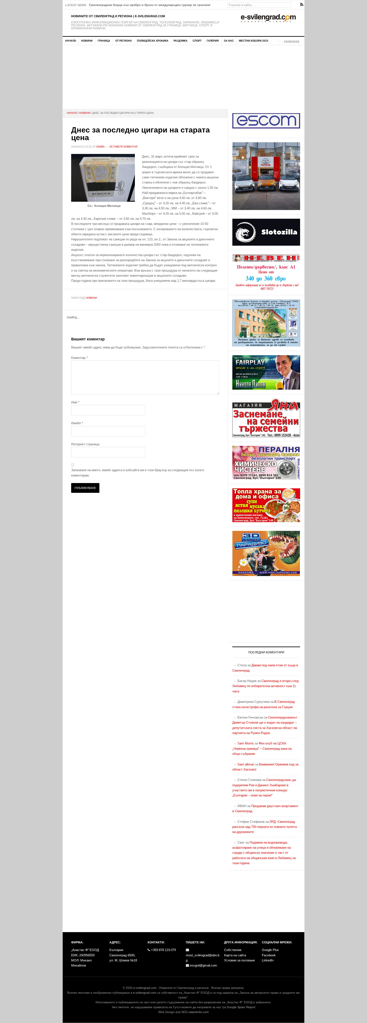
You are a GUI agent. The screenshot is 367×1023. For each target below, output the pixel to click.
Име (75, 402)
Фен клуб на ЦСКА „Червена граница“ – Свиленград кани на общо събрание (262, 748)
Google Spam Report (241, 1007)
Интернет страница (85, 444)
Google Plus (270, 950)
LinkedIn (268, 960)
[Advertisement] (183, 77)
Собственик (232, 950)
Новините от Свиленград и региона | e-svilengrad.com (118, 16)
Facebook (269, 955)
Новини (91, 297)
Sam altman (245, 764)
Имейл (77, 423)
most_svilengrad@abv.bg (202, 957)
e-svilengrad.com (145, 987)
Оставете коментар (123, 146)
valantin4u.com (198, 1012)
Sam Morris (245, 743)
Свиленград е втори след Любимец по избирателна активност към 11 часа (265, 686)
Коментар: (79, 357)
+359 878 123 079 (163, 950)
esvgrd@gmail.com (203, 965)
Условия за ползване (239, 960)
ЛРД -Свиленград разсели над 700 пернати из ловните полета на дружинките (264, 827)
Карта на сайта (235, 955)
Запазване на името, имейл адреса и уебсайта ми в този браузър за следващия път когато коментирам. (137, 472)
